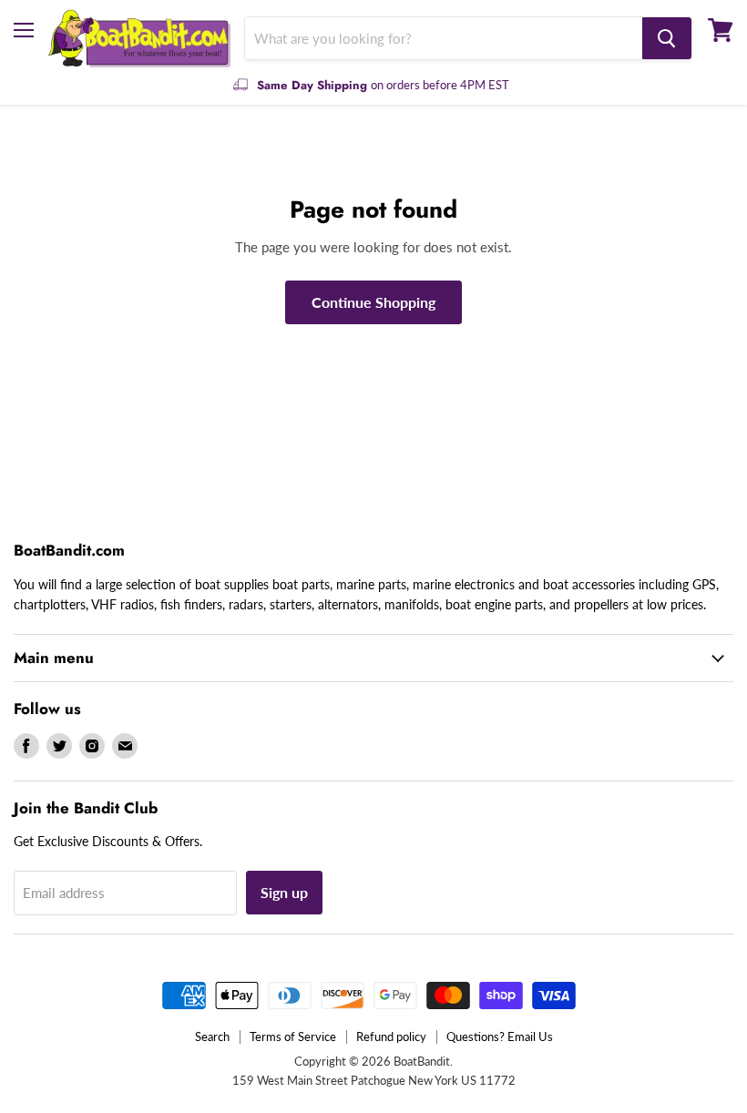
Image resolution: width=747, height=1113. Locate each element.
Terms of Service (293, 1036)
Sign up (284, 892)
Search (212, 1036)
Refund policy (391, 1036)
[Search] (666, 38)
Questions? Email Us (499, 1036)
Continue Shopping (373, 302)
